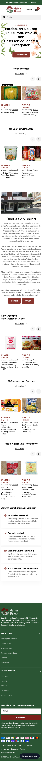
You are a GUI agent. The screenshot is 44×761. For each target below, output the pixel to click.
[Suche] (3, 17)
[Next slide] (38, 78)
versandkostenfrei (18, 3)
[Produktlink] (11, 98)
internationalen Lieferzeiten (20, 523)
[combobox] (23, 17)
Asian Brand (10, 757)
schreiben (33, 574)
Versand (15, 110)
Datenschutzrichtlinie (8, 725)
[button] (4, 9)
